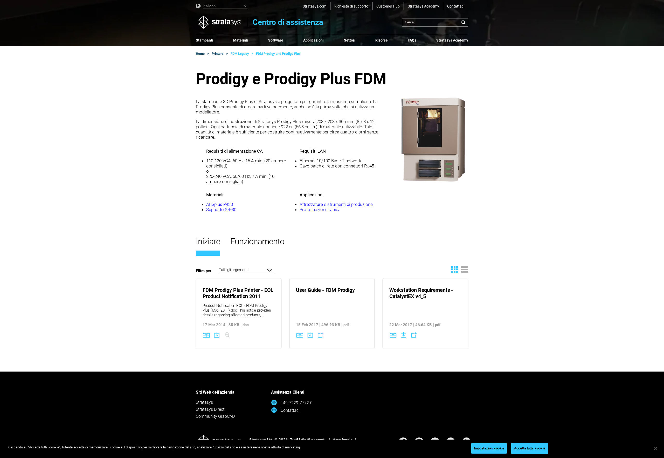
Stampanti (204, 40)
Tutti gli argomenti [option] (233, 269)
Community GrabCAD (215, 416)
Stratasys (204, 402)
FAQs (412, 40)
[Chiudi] (655, 448)
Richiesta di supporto (351, 6)
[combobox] (435, 22)
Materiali (240, 40)
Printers (218, 54)
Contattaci (455, 6)
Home (200, 54)
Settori (349, 40)
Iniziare (208, 241)
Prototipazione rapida (320, 209)
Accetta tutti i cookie (529, 448)
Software (275, 40)
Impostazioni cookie (489, 448)
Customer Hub (388, 6)
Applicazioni (313, 40)
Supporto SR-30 (221, 209)
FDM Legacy (240, 54)
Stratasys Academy (423, 6)
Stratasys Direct (210, 409)
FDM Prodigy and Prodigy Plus (278, 54)
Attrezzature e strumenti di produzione (336, 204)
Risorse (381, 40)
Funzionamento (257, 241)
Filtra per (203, 270)
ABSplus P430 (219, 204)
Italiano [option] (209, 6)
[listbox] (222, 6)
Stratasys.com (314, 6)
